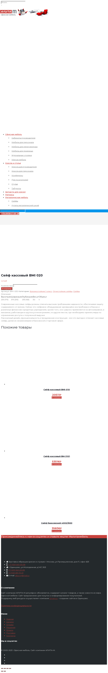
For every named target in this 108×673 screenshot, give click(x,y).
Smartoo (54, 598)
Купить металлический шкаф (25, 205)
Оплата (9, 630)
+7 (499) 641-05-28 (16, 570)
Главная (10, 619)
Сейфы (15, 201)
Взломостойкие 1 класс (41, 291)
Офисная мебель (13, 134)
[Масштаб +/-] (10, 668)
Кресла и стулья (13, 163)
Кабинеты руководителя (23, 138)
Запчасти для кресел (15, 192)
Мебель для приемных (22, 151)
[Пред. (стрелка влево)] (2, 671)
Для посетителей (20, 180)
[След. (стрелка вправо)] (5, 671)
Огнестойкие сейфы (62, 291)
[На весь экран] (7, 668)
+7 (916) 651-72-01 (15, 573)
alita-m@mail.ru (22, 575)
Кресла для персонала (22, 171)
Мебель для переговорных (25, 146)
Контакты (10, 636)
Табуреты (16, 188)
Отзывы (9, 624)
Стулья (15, 184)
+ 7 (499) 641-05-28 (16, 564)
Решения (10, 627)
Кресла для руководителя (24, 167)
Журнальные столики (22, 155)
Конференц (17, 175)
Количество (7, 285)
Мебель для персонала (23, 142)
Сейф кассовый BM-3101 (56, 456)
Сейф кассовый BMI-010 (56, 389)
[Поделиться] (5, 668)
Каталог (10, 622)
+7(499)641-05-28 (10, 213)
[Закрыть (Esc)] (2, 668)
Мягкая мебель (19, 159)
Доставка (10, 633)
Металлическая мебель (16, 197)
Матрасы (9, 195)
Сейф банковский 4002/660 (56, 523)
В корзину (6, 288)
